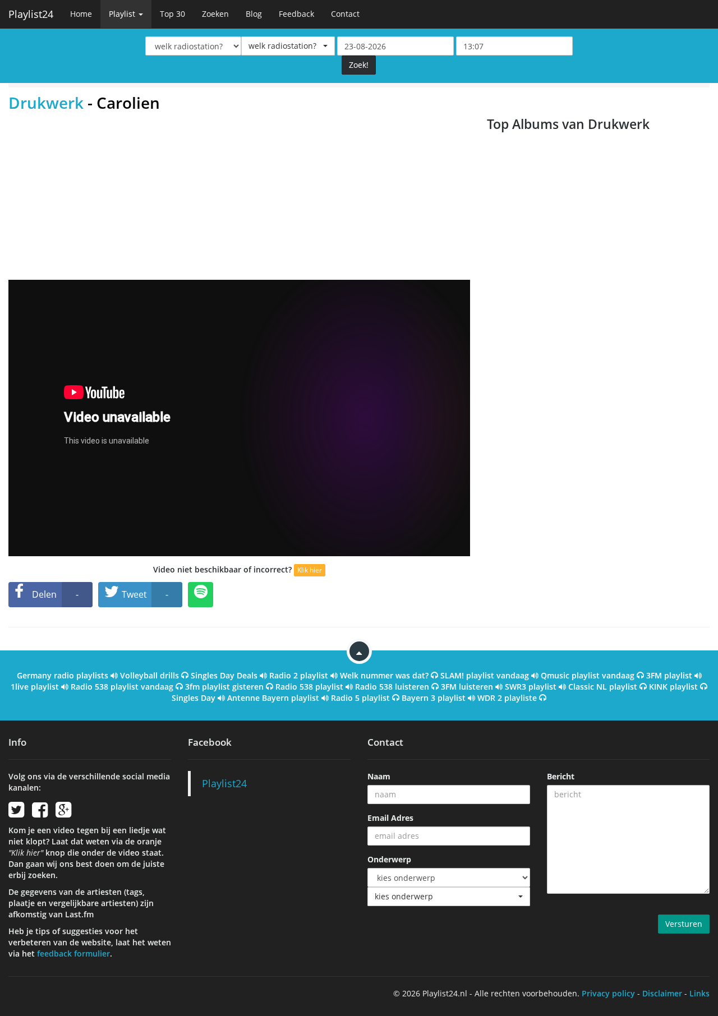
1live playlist (35, 686)
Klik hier (309, 570)
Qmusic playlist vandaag (587, 675)
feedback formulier (73, 953)
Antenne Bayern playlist (273, 697)
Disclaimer (662, 993)
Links (699, 993)
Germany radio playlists (62, 675)
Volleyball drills (149, 675)
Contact (345, 13)
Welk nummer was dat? (384, 675)
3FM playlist (669, 675)
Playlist (123, 13)
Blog (254, 13)
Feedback (296, 13)
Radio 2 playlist (298, 675)
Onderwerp (389, 859)
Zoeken (215, 13)
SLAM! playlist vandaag (484, 675)
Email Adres (390, 817)
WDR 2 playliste (507, 697)
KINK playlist (673, 686)
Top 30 (172, 13)
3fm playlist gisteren (224, 686)
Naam (378, 776)
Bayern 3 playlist (434, 697)
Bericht (560, 776)
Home (81, 13)
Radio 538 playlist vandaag (122, 686)
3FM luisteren (467, 686)
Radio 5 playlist (360, 697)
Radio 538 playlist (309, 686)
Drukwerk (46, 102)
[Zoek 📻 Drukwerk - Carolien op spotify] (200, 594)
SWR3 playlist (530, 686)
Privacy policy (608, 993)
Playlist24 (30, 14)
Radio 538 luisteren (392, 686)
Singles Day (193, 697)
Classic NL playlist (602, 686)
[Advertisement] (239, 195)
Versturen (683, 923)
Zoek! (359, 64)
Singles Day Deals (224, 675)
